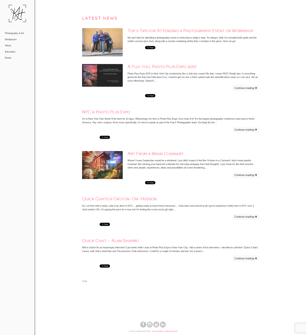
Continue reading (244, 88)
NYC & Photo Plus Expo (106, 112)
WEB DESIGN (171, 331)
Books (8, 57)
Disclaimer (158, 331)
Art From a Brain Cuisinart (155, 153)
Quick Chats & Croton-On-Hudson (119, 199)
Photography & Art (14, 33)
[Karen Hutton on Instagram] (150, 326)
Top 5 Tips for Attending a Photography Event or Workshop (190, 30)
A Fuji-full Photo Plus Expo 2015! (161, 66)
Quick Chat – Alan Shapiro (110, 240)
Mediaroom (11, 39)
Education (10, 51)
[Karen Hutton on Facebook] (143, 326)
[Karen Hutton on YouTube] (156, 326)
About (8, 45)
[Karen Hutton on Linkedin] (163, 326)
